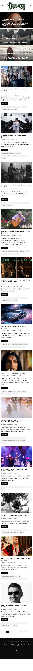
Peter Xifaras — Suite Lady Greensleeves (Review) (12, 421)
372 (20, 631)
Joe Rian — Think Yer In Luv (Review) (15, 515)
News (7, 643)
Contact (28, 644)
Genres (24, 106)
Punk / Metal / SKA (7, 205)
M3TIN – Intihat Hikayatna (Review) (14, 373)
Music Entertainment (8, 106)
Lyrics (6, 644)
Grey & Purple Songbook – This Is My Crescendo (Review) (15, 280)
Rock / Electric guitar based (10, 532)
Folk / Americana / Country (16, 251)
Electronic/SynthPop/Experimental (12, 155)
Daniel (3, 93)
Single (15, 109)
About (18, 645)
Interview (26, 641)
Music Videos (24, 643)
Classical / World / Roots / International (14, 440)
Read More (4, 103)
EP (9, 202)
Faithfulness (5, 189)
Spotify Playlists (17, 644)
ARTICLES (18, 106)
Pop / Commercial (7, 109)
